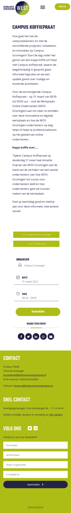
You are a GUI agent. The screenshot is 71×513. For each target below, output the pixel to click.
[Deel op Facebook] (21, 336)
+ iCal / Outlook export (36, 243)
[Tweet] (28, 336)
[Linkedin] (36, 336)
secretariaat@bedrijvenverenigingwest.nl (24, 375)
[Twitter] (30, 428)
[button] (43, 7)
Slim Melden (55, 414)
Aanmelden (38, 311)
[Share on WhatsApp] (43, 336)
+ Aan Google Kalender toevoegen (36, 234)
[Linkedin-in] (36, 428)
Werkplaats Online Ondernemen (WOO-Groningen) (33, 106)
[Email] (51, 336)
